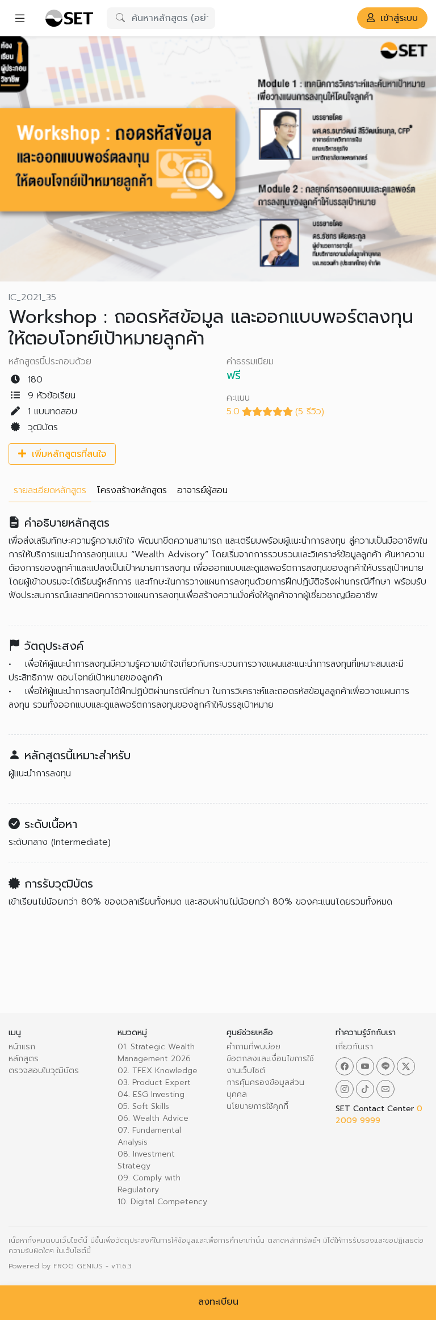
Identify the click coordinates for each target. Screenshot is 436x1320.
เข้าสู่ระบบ (397, 18)
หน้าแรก (22, 1047)
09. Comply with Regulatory (149, 1184)
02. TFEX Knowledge (158, 1071)
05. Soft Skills (143, 1106)
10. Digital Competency (162, 1202)
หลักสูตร (24, 1059)
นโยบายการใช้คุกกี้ (257, 1106)
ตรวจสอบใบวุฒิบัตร (44, 1071)
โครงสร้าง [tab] (132, 490)
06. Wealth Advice (153, 1118)
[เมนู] (20, 18)
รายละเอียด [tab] (50, 490)
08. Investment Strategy (146, 1160)
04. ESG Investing (151, 1094)
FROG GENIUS (78, 1266)
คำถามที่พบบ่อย (253, 1047)
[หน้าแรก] (69, 18)
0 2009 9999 (379, 1114)
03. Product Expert (154, 1082)
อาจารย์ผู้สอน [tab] (202, 490)
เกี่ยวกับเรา (354, 1047)
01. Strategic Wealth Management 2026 (156, 1053)
